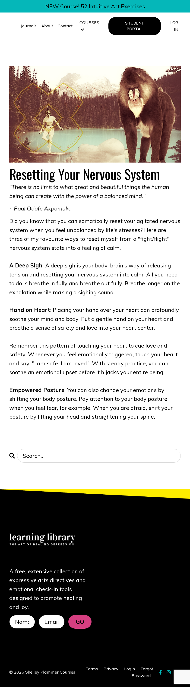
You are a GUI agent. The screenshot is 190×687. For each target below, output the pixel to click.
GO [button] (80, 621)
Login (129, 668)
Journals (29, 25)
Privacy (111, 668)
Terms (92, 668)
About (47, 25)
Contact (65, 25)
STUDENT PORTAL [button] (134, 26)
